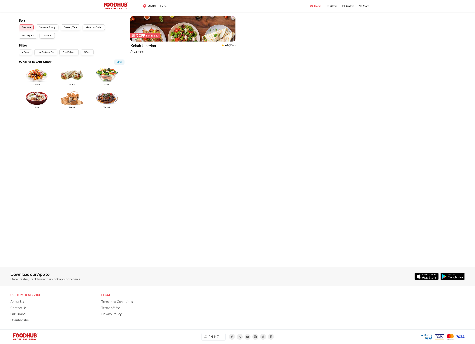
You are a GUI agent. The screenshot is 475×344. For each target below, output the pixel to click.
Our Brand (18, 314)
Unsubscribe (19, 320)
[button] (183, 35)
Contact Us (18, 308)
